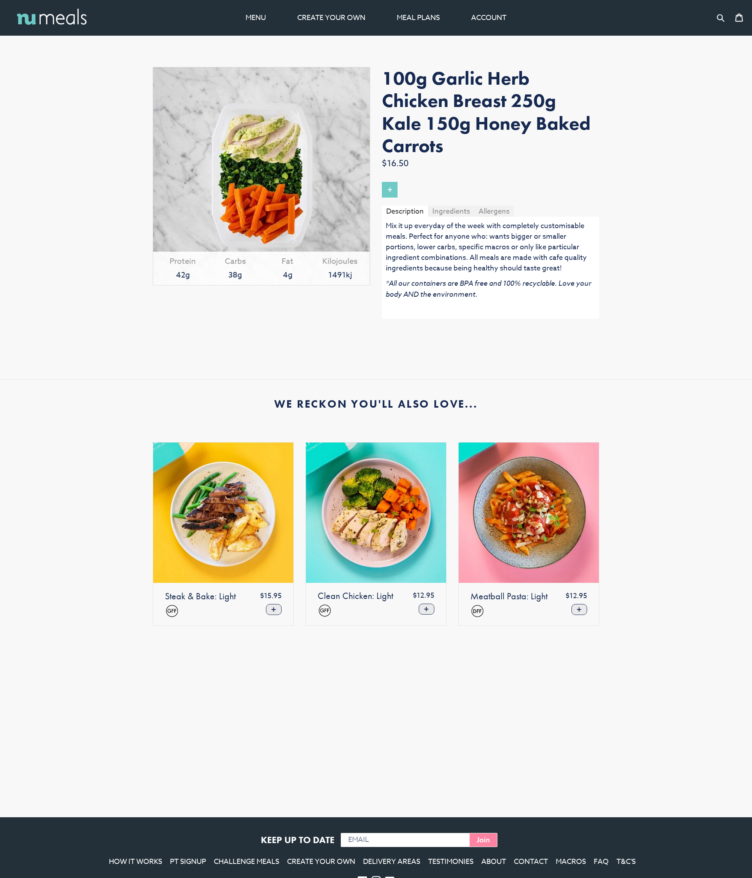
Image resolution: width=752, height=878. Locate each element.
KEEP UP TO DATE (297, 840)
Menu (256, 18)
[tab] (405, 211)
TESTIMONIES (451, 861)
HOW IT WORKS (135, 861)
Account (488, 18)
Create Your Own (331, 18)
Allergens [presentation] (494, 211)
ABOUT (493, 861)
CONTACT (531, 861)
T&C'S (626, 861)
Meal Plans (418, 18)
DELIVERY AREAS (391, 861)
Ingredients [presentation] (451, 211)
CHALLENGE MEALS (246, 861)
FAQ (601, 861)
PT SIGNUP (188, 861)
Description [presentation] (405, 211)
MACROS (571, 861)
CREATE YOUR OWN (321, 861)
